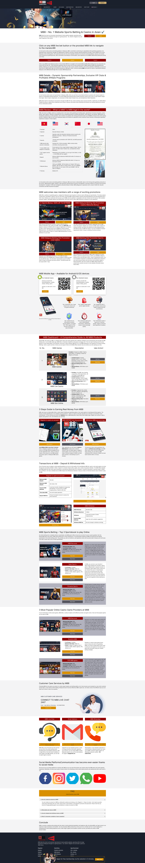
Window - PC (74, 854)
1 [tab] (75, 93)
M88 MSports (79, 7)
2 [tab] (72, 127)
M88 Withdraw (95, 444)
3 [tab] (73, 127)
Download (45, 291)
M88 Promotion (69, 7)
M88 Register (47, 7)
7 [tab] (80, 127)
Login (93, 2)
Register (102, 2)
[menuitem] (95, 7)
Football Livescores (58, 850)
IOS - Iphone (73, 852)
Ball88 (39, 856)
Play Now (72, 555)
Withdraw (40, 854)
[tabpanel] (50, 86)
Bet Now (98, 359)
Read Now (97, 381)
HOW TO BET (86, 7)
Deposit (39, 852)
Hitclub (55, 856)
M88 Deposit (72, 444)
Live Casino (61, 7)
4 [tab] (75, 127)
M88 (40, 7)
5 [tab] (77, 127)
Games (54, 7)
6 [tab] (78, 127)
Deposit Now (90, 501)
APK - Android (74, 850)
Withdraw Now (55, 525)
